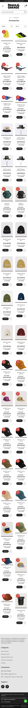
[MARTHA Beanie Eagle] (10, 250)
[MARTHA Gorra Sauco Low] (24, 548)
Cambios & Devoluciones (7, 657)
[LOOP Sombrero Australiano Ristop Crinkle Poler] (10, 180)
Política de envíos (5, 654)
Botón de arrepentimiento (9, 699)
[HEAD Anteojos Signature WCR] (24, 88)
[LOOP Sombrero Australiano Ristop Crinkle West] (24, 180)
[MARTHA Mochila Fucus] (24, 623)
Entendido (24, 706)
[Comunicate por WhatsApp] (25, 701)
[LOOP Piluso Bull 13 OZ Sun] (10, 148)
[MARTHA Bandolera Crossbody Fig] (10, 216)
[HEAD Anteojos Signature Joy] (10, 88)
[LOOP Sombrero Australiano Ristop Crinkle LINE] (24, 148)
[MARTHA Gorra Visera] (10, 579)
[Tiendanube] (5, 702)
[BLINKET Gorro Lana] (10, 55)
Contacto (3, 663)
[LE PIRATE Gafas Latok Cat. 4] (24, 117)
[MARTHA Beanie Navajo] (24, 284)
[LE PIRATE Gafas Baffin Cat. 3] (10, 116)
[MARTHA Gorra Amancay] (10, 384)
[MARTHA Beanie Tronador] (24, 353)
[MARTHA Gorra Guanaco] (10, 483)
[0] (25, 6)
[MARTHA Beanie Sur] (24, 316)
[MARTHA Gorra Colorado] (10, 420)
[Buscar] (25, 12)
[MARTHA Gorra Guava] (24, 483)
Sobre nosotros (4, 651)
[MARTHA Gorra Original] (10, 551)
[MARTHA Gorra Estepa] (10, 452)
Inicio (10, 17)
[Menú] (2, 6)
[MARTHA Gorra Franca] (24, 452)
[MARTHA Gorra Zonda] (24, 587)
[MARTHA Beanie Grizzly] (10, 284)
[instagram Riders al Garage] (2, 686)
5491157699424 (7, 671)
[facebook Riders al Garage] (7, 686)
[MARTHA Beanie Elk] (24, 250)
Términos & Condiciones (7, 660)
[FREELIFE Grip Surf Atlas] (24, 54)
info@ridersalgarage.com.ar (10, 674)
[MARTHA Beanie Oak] (10, 319)
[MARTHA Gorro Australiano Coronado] (10, 616)
